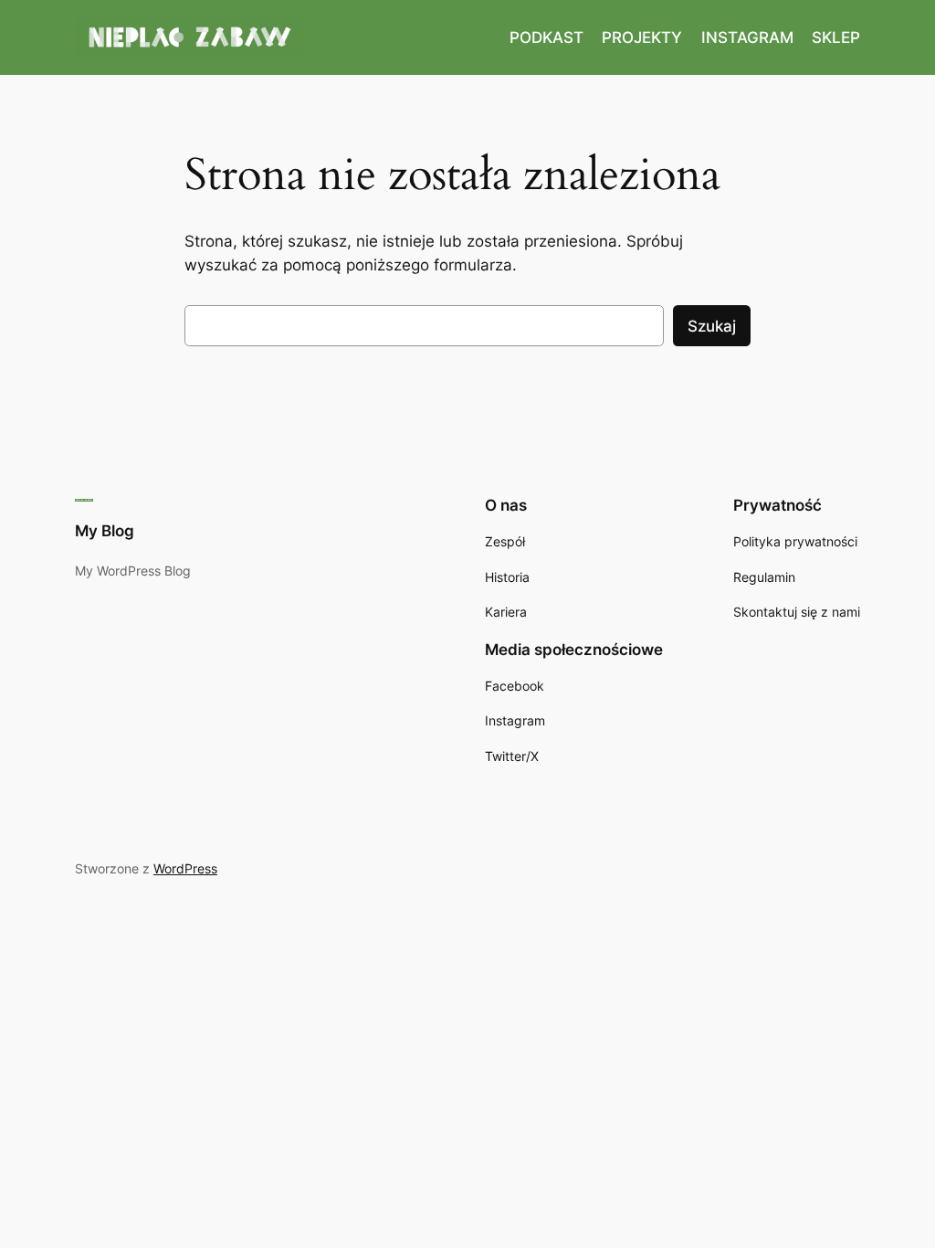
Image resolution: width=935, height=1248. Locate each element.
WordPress (185, 868)
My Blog (104, 531)
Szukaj (712, 326)
